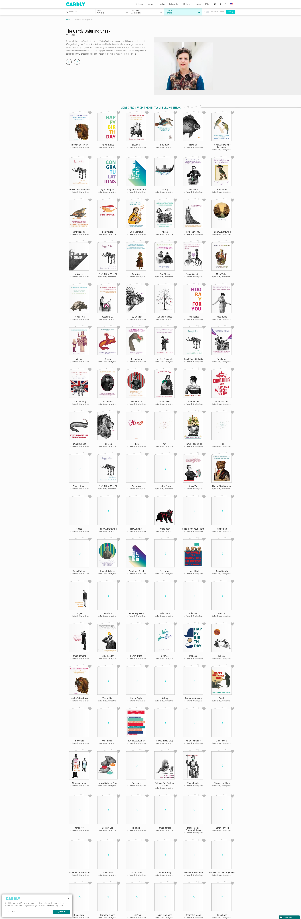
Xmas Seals (221, 740)
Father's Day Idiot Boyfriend (222, 872)
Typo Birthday (107, 144)
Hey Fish (193, 144)
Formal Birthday (107, 571)
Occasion (150, 4)
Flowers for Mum (222, 783)
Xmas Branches (164, 316)
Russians (136, 783)
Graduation (221, 189)
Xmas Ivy (79, 827)
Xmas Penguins (193, 740)
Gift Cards (186, 4)
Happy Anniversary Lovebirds (221, 145)
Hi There (136, 827)
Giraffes (164, 656)
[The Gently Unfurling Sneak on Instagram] (77, 62)
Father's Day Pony (79, 144)
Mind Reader (108, 656)
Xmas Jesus (164, 401)
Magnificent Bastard (136, 189)
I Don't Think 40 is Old (79, 189)
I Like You (136, 915)
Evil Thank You (193, 231)
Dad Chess (165, 274)
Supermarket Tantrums (79, 872)
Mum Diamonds (164, 915)
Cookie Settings (12, 912)
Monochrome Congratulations (193, 829)
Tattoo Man (107, 698)
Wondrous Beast (136, 571)
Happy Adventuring (222, 231)
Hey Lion (108, 443)
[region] (37, 905)
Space (79, 528)
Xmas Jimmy (79, 486)
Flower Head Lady (164, 740)
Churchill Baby (79, 401)
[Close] (68, 898)
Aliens (165, 231)
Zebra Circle (136, 872)
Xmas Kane (221, 915)
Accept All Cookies (61, 912)
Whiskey (222, 613)
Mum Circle (136, 401)
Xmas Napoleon (136, 613)
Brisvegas (79, 740)
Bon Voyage (107, 231)
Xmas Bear (165, 528)
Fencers (221, 656)
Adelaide (193, 613)
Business (197, 4)
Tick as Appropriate (136, 740)
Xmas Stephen (79, 443)
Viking (165, 189)
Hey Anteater (136, 528)
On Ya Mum (107, 740)
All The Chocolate (164, 359)
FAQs (207, 4)
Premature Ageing (193, 698)
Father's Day (173, 4)
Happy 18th (79, 316)
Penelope (107, 613)
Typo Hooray (193, 316)
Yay (164, 443)
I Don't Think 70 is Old (107, 274)
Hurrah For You (222, 827)
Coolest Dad (107, 827)
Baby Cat (136, 274)
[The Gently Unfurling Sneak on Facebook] (69, 62)
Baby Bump (221, 316)
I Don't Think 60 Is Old (193, 359)
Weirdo (79, 359)
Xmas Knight (193, 783)
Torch (221, 698)
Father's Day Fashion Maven (164, 784)
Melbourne (222, 528)
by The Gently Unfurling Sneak (79, 147)
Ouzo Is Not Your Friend (193, 528)
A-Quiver (79, 274)
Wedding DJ (107, 316)
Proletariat (165, 571)
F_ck (222, 443)
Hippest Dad (193, 571)
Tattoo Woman (193, 401)
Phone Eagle (136, 698)
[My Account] (220, 4)
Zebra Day (136, 486)
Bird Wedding (79, 231)
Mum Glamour (136, 231)
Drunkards (221, 359)
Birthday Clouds (107, 915)
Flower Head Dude (193, 443)
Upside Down (165, 486)
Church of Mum (79, 783)
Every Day (161, 4)
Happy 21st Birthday (221, 486)
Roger (79, 613)
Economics (108, 401)
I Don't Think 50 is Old (107, 486)
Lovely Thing (136, 656)
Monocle (193, 656)
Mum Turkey (221, 274)
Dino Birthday (164, 872)
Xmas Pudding (79, 571)
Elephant (136, 144)
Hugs (136, 443)
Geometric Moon (193, 915)
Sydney (165, 698)
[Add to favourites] (90, 113)
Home (68, 20)
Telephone (165, 613)
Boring (108, 359)
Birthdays (139, 4)
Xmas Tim (193, 486)
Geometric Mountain (193, 872)
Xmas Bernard (79, 656)
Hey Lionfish (136, 316)
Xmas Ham (108, 872)
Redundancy (136, 359)
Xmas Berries (165, 827)
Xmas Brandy (222, 571)
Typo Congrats (107, 189)
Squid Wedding (193, 274)
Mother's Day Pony (79, 698)
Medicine (193, 189)
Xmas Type (79, 915)
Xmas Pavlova (221, 401)
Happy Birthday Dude (107, 783)
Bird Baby (164, 144)
